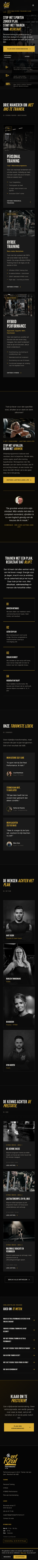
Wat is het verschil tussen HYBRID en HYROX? (19, 1362)
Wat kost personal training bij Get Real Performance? (19, 1339)
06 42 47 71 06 (8, 1511)
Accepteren (20, 1557)
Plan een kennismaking (19, 49)
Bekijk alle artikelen (19, 1279)
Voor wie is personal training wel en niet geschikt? (19, 1329)
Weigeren (7, 1557)
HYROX (27, 56)
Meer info (23, 1553)
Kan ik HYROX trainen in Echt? (19, 1355)
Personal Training (8, 56)
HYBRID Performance (10, 1491)
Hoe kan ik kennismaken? (19, 1369)
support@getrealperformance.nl (13, 1515)
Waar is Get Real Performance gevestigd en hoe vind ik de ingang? (19, 1320)
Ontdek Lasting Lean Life (19, 480)
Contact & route (8, 1518)
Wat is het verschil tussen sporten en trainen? (19, 1348)
